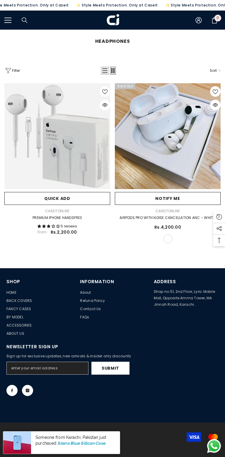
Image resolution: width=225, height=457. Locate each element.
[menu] (7, 20)
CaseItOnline (57, 210)
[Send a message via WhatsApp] (214, 446)
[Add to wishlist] (105, 91)
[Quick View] (105, 105)
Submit (110, 368)
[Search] (24, 20)
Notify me (167, 198)
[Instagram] (27, 390)
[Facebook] (12, 390)
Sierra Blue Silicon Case (81, 443)
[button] (105, 70)
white (167, 239)
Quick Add (57, 198)
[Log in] (198, 20)
